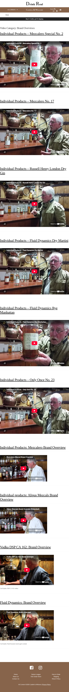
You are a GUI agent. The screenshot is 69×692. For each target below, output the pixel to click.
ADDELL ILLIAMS (34, 10)
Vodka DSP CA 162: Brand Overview (25, 547)
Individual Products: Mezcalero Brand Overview (33, 447)
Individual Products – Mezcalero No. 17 (27, 101)
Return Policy (56, 679)
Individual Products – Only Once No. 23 (27, 380)
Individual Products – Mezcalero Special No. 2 (31, 34)
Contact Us (15, 679)
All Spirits (11, 9)
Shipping (56, 676)
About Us (16, 676)
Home (7, 15)
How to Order (56, 674)
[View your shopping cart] (62, 9)
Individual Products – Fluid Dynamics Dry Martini (34, 240)
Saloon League (36, 674)
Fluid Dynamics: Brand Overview (23, 602)
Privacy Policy (46, 684)
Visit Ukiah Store (36, 676)
